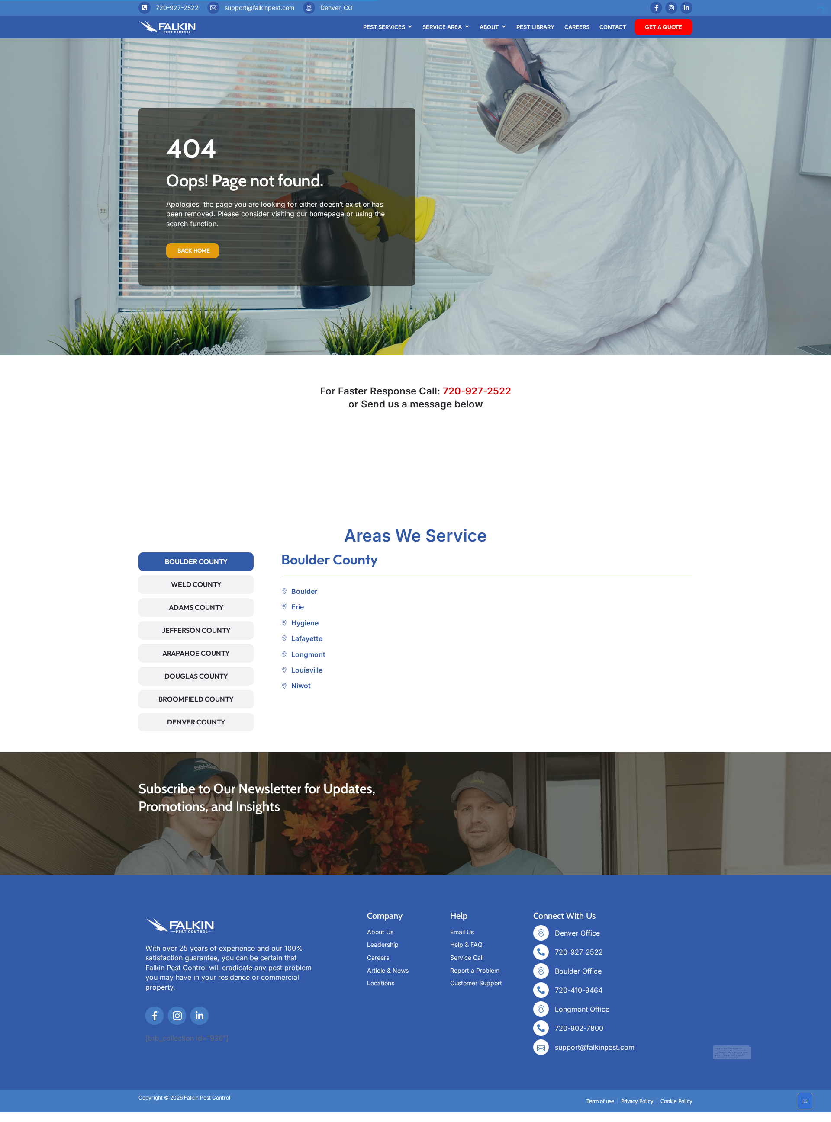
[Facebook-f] (656, 8)
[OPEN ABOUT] (503, 27)
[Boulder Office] (541, 971)
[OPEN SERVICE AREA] (467, 27)
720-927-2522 (177, 7)
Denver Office (577, 933)
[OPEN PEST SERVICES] (410, 27)
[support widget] (805, 1101)
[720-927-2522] (144, 8)
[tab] (196, 561)
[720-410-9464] (541, 990)
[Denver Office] (541, 933)
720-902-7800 (579, 1028)
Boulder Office (578, 971)
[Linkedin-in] (686, 8)
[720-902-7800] (541, 1028)
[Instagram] (671, 8)
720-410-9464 (578, 990)
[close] (815, 1022)
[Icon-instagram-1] (177, 1016)
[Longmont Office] (541, 1009)
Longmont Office (582, 1009)
